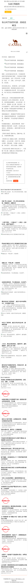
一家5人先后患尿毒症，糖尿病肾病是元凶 (13, 478)
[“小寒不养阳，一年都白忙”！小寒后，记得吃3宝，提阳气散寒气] (14, 214)
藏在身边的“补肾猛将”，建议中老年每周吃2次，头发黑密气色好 (14, 302)
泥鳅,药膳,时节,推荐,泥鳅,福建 (11, 189)
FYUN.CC (12, 579)
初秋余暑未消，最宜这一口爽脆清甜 (11, 429)
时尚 (13, 1)
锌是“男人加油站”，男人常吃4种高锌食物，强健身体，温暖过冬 (13, 202)
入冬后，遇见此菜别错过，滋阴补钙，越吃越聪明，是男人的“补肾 (14, 345)
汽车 (21, 1)
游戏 (18, 6)
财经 (10, 6)
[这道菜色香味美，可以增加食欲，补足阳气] (12, 273)
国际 (8, 1)
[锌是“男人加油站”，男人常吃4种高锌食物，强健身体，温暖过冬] (14, 192)
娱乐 (8, 6)
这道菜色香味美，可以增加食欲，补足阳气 (14, 282)
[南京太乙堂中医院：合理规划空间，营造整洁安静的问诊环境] (5, 413)
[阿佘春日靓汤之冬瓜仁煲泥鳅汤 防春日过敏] (12, 234)
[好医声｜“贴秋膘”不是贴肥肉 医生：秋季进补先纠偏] (5, 549)
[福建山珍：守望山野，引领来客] (9, 253)
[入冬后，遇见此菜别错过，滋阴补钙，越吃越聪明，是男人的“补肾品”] (14, 335)
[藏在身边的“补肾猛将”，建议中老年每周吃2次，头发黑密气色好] (14, 293)
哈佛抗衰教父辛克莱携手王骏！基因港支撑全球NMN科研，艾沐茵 (14, 400)
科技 (16, 6)
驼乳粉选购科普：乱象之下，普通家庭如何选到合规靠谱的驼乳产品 (14, 536)
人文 (18, 1)
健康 (23, 1)
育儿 (23, 6)
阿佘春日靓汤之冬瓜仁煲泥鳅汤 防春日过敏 (14, 243)
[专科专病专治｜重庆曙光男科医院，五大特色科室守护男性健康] (5, 500)
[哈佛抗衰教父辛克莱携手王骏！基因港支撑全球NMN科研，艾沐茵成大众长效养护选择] (5, 394)
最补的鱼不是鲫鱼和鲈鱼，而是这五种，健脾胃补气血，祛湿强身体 (14, 366)
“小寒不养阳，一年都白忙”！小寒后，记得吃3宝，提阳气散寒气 (14, 223)
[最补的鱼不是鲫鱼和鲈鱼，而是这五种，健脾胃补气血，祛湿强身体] (14, 356)
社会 (10, 1)
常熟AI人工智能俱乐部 (18, 579)
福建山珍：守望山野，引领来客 (11, 263)
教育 (21, 6)
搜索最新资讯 (8, 12)
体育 (5, 6)
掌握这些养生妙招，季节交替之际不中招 (12, 448)
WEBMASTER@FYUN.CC (17, 582)
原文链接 (15, 181)
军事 (13, 6)
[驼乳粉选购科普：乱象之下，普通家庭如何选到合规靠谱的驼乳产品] (5, 529)
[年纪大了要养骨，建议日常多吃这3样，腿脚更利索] (14, 314)
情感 (16, 1)
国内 (5, 1)
